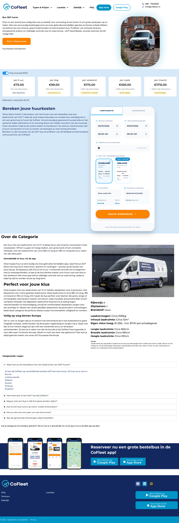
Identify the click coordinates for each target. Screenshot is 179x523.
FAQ (92, 7)
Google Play (122, 7)
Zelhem (9, 380)
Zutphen (9, 389)
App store (104, 7)
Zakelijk (78, 7)
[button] (94, 270)
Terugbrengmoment (136, 121)
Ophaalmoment (105, 121)
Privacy (33, 520)
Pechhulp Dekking (135, 188)
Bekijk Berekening (120, 214)
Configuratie (106, 111)
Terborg (9, 386)
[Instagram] (151, 483)
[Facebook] (138, 483)
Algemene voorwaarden (17, 520)
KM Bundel (103, 188)
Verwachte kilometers (109, 142)
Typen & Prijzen (41, 7)
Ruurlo (8, 374)
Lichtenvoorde (12, 377)
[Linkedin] (144, 483)
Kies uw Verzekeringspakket (111, 156)
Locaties (61, 7)
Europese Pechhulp (49, 335)
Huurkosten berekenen (14, 49)
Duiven (8, 383)
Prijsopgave (138, 111)
